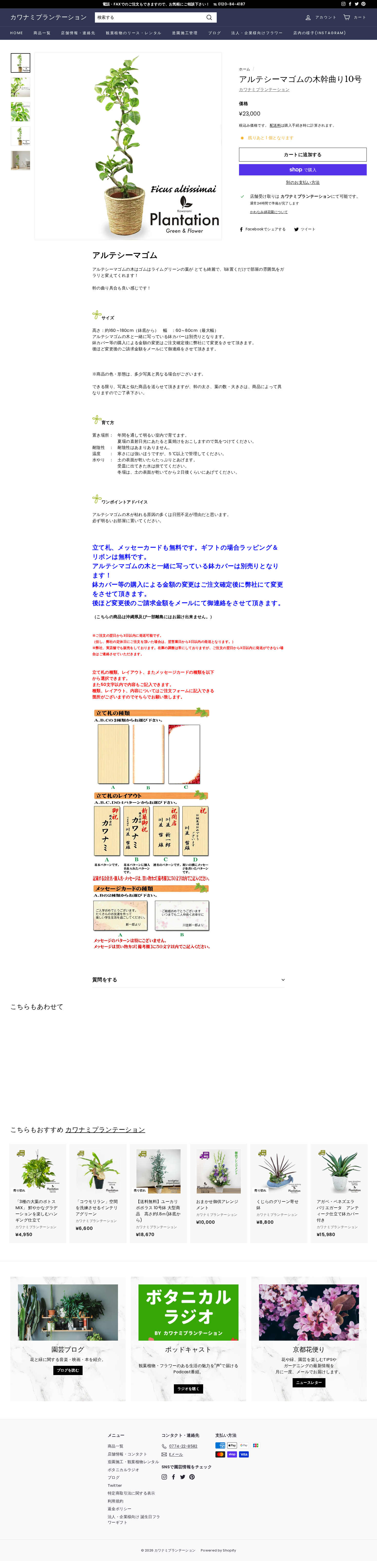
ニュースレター (309, 1382)
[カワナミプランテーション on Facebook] (173, 1477)
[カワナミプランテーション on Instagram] (164, 1477)
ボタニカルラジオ (123, 1469)
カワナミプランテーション (48, 17)
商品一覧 (42, 32)
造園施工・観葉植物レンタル (133, 1461)
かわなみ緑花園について (269, 212)
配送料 (275, 125)
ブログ (214, 32)
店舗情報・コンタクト (127, 1454)
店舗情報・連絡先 (78, 32)
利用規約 (116, 1501)
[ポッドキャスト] (188, 1312)
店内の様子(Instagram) (319, 32)
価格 (243, 103)
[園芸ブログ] (68, 1312)
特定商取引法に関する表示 (131, 1493)
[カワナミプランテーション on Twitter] (182, 1477)
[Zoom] (128, 146)
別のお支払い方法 (303, 182)
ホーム (244, 69)
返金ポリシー (119, 1508)
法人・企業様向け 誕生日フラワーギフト (134, 1519)
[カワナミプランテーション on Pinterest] (192, 1477)
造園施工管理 (185, 32)
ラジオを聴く (188, 1388)
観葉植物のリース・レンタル (134, 32)
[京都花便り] (309, 1312)
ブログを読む (68, 1370)
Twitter (115, 1485)
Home (16, 32)
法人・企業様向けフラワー (257, 32)
